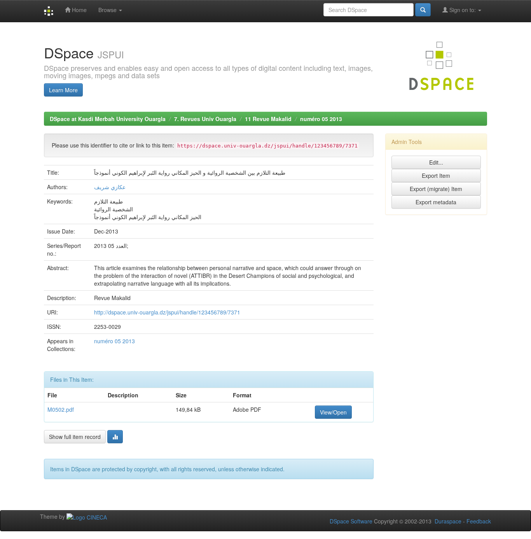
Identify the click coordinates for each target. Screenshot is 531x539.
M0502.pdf (60, 409)
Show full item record (75, 437)
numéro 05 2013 (321, 119)
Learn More (63, 90)
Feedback (478, 521)
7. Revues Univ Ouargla (205, 119)
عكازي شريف (110, 187)
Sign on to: (462, 10)
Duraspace (448, 521)
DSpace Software (351, 521)
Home (78, 10)
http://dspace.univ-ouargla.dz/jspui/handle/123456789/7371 (167, 312)
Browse (108, 10)
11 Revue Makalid (268, 119)
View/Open (333, 412)
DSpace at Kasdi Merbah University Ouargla (108, 119)
